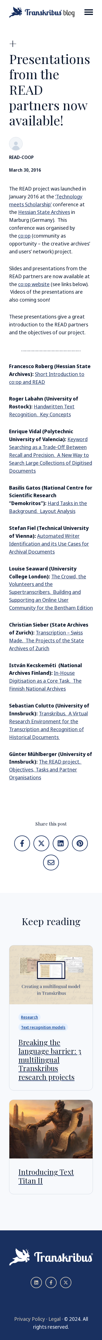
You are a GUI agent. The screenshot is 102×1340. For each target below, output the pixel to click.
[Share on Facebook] (22, 843)
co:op (24, 235)
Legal (54, 1318)
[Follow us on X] (65, 1282)
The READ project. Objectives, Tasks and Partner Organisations (45, 769)
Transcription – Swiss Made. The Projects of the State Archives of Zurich (46, 640)
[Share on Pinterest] (80, 843)
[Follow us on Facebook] (51, 1282)
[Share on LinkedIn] (61, 843)
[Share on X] (41, 843)
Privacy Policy (29, 1318)
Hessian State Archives (44, 212)
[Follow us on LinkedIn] (36, 1282)
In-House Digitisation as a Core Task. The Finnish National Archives (45, 680)
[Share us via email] (51, 862)
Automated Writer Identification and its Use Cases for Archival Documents (49, 543)
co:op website (34, 284)
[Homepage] (42, 12)
